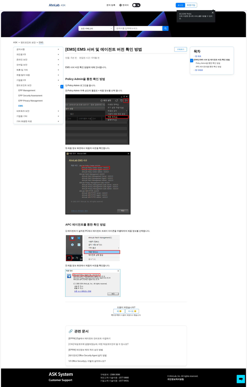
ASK (15, 42)
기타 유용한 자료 (24, 121)
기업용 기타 (21, 116)
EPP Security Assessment (30, 95)
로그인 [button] (180, 5)
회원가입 (191, 5)
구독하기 (180, 49)
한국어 (125, 5)
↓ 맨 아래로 (198, 70)
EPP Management (26, 90)
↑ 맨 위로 (197, 56)
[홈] (57, 5)
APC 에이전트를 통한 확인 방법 (209, 67)
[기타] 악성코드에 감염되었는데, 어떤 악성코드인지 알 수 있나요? (98, 344)
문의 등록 (111, 5)
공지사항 (20, 49)
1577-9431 (124, 381)
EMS (41, 42)
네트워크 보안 (22, 111)
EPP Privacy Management (30, 101)
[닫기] (212, 13)
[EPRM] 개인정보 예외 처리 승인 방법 (86, 350)
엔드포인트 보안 (28, 42)
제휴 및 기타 (22, 70)
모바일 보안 (21, 65)
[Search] (165, 28)
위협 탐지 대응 (23, 75)
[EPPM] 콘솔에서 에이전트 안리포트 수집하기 (90, 338)
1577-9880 (124, 378)
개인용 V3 (21, 54)
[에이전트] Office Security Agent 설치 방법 (88, 355)
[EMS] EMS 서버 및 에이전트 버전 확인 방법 (212, 60)
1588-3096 (115, 374)
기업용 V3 (21, 80)
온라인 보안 (21, 59)
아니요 (131, 311)
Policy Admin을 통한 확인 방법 (208, 63)
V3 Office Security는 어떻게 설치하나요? (87, 361)
